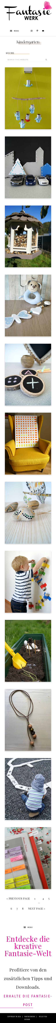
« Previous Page (18, 898)
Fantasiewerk (28, 13)
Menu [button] (16, 31)
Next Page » (36, 908)
